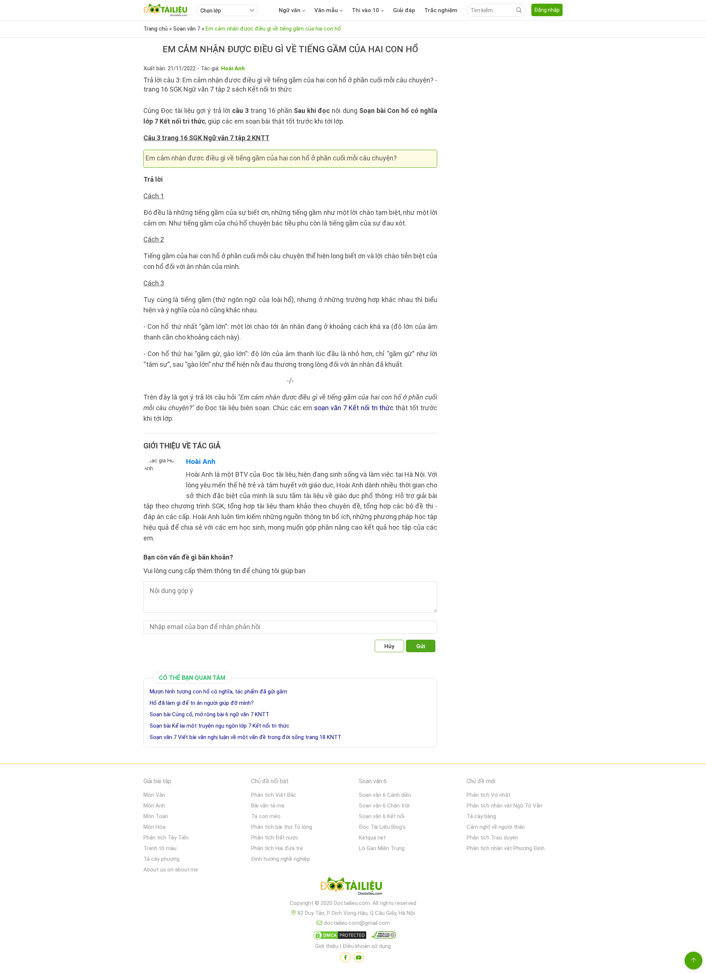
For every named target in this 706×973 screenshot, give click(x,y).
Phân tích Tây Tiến (166, 837)
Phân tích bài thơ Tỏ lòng (281, 827)
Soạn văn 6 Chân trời (384, 805)
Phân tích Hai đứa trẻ (277, 848)
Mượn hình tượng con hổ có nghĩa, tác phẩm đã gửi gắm (218, 691)
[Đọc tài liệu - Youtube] (359, 957)
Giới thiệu (326, 946)
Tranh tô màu (159, 848)
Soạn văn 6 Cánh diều (385, 795)
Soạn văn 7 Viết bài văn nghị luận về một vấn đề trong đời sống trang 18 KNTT (245, 737)
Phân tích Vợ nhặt (488, 795)
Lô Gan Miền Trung (381, 848)
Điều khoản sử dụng (367, 946)
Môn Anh (154, 805)
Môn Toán (155, 816)
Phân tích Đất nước (275, 837)
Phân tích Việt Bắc (273, 795)
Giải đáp (404, 10)
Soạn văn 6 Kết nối (381, 816)
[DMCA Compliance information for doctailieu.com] (382, 936)
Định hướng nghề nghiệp (280, 859)
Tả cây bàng (481, 816)
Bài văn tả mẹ (268, 805)
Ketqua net (372, 837)
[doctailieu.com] (353, 887)
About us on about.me (170, 869)
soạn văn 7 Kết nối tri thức (353, 408)
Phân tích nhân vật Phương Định (506, 848)
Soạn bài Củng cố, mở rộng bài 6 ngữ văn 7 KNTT (209, 714)
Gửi (420, 646)
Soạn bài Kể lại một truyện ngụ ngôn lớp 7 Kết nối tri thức (219, 725)
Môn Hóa (154, 827)
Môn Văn (154, 795)
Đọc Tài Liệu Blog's (382, 827)
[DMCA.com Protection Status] (339, 936)
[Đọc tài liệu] (345, 957)
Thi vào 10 (365, 10)
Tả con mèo (266, 816)
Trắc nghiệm (440, 10)
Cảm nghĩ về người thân (496, 827)
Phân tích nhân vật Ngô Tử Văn (504, 805)
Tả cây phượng (161, 859)
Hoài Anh (200, 461)
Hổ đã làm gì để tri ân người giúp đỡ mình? (202, 703)
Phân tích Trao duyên (492, 837)
